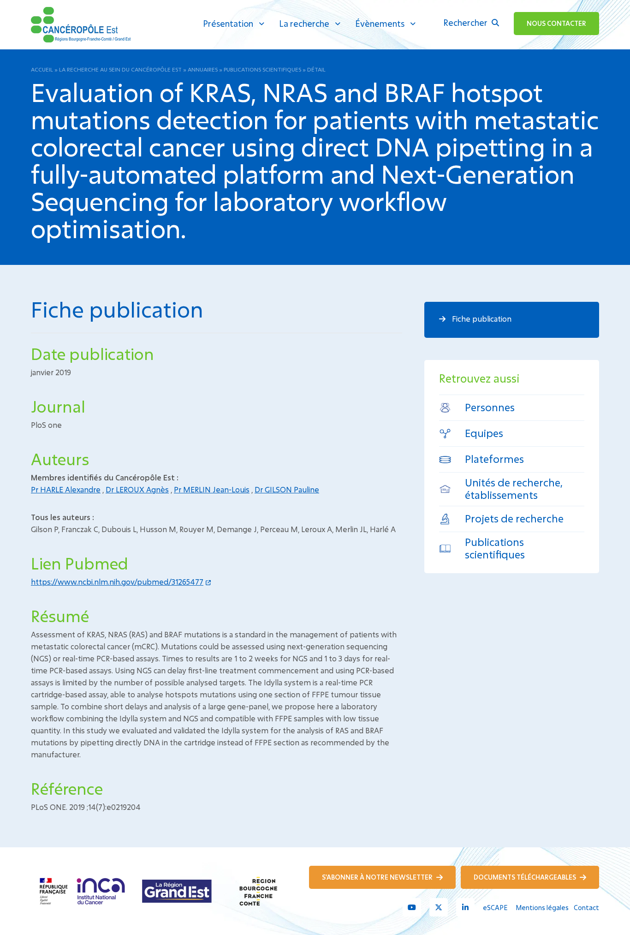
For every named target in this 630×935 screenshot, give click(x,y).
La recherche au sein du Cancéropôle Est (120, 69)
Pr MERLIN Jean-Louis (212, 489)
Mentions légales (542, 907)
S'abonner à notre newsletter (378, 877)
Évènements (379, 23)
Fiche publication (480, 319)
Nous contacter (556, 23)
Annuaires (203, 69)
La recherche (304, 23)
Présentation (228, 23)
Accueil (42, 69)
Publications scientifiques (262, 69)
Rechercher (466, 22)
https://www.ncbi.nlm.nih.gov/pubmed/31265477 (117, 582)
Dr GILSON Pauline (287, 489)
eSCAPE (495, 907)
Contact (586, 907)
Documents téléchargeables (525, 877)
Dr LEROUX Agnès (137, 489)
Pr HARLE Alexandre (66, 489)
